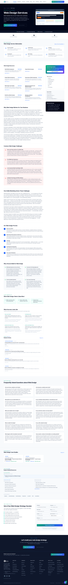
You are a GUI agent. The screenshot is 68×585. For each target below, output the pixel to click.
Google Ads (50, 82)
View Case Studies (40, 547)
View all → (41, 337)
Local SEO (49, 84)
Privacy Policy (54, 528)
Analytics (49, 78)
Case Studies (24, 566)
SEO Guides (59, 562)
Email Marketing (50, 81)
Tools (34, 1)
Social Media (50, 87)
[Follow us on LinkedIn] (5, 576)
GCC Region (41, 571)
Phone (52, 509)
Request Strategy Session (49, 525)
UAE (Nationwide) (42, 569)
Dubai (40, 562)
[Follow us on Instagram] (7, 576)
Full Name (38, 505)
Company (53, 505)
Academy (37, 1)
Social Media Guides (60, 566)
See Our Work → (22, 25)
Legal (31, 564)
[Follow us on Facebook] (9, 576)
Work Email (39, 509)
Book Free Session (55, 71)
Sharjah (40, 566)
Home (5, 8)
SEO (48, 85)
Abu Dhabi (41, 564)
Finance (31, 569)
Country (39, 513)
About (41, 1)
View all (14, 573)
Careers (44, 1)
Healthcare (32, 562)
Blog (31, 1)
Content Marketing (51, 79)
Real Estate (32, 566)
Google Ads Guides (60, 564)
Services (14, 1)
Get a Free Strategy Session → (52, 98)
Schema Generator (51, 569)
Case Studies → (49, 93)
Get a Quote (23, 575)
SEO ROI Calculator (51, 562)
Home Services (32, 571)
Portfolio (27, 1)
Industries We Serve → (50, 95)
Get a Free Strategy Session (57, 1)
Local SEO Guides (60, 569)
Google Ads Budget (51, 564)
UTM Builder (50, 566)
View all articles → (37, 488)
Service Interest (54, 513)
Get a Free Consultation (28, 547)
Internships (23, 571)
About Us (23, 562)
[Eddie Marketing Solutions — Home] (6, 2)
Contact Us (23, 573)
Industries (19, 1)
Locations (23, 1)
